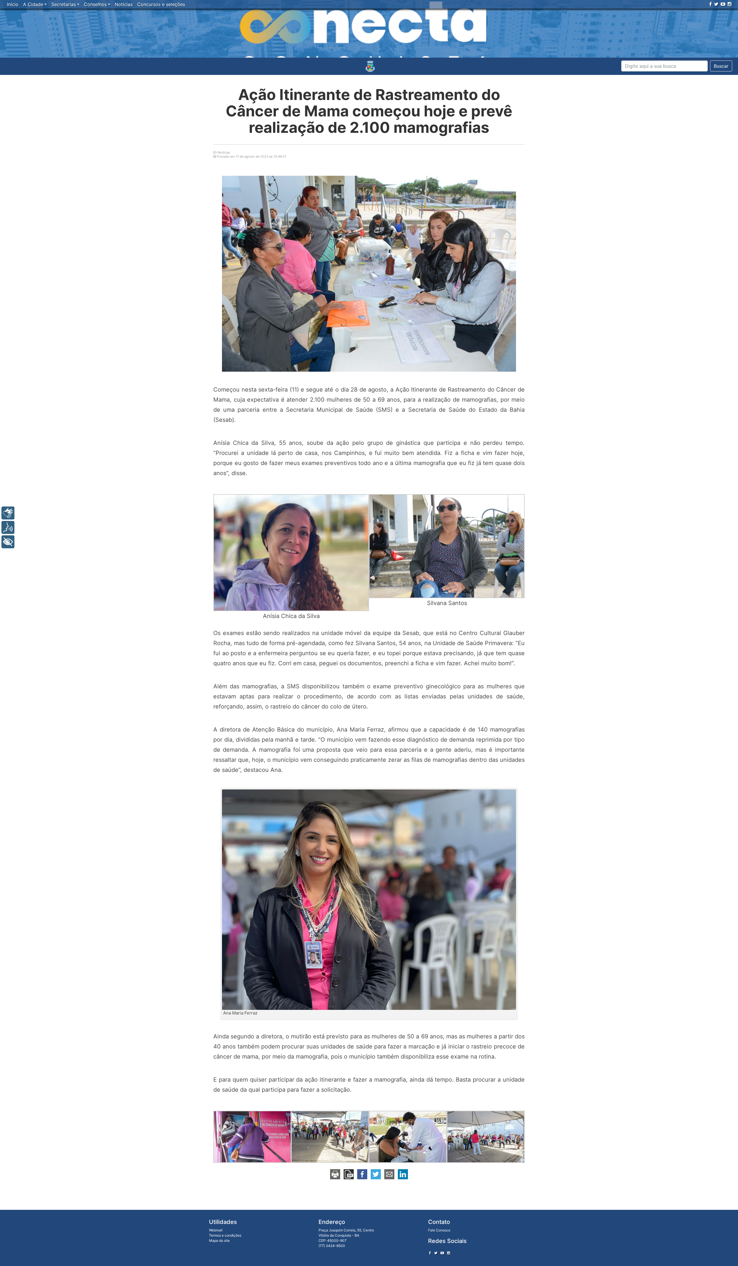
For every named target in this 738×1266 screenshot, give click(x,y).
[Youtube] (723, 4)
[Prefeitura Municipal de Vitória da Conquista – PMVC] (370, 66)
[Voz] (7, 527)
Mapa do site (219, 1240)
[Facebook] (710, 4)
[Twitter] (716, 4)
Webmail (216, 1230)
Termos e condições (225, 1235)
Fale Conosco (439, 1230)
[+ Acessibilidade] (7, 541)
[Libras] (7, 513)
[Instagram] (730, 4)
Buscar (721, 66)
